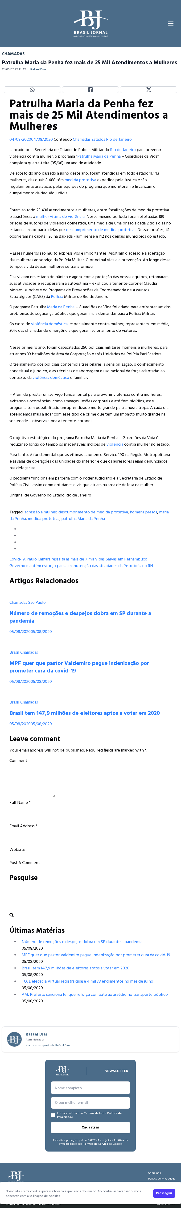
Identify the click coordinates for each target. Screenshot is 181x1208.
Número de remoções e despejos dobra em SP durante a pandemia (80, 617)
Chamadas (81, 139)
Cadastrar (90, 1127)
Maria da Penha (60, 307)
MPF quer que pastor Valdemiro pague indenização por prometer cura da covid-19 (79, 667)
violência (115, 444)
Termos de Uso (94, 1113)
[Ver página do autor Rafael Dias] (14, 1039)
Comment (18, 760)
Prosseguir (164, 1193)
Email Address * (23, 826)
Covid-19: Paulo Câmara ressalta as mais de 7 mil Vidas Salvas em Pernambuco (78, 559)
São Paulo (37, 602)
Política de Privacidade (161, 1178)
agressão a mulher (41, 512)
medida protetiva (80, 180)
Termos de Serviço (95, 1144)
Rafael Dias (38, 69)
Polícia (57, 296)
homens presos (143, 512)
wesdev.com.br (166, 1204)
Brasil (14, 652)
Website (17, 849)
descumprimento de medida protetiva (101, 230)
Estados (98, 139)
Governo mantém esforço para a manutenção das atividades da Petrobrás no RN (81, 566)
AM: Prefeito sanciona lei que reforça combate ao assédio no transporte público (95, 994)
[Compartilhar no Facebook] (90, 89)
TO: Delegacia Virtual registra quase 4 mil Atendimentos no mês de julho (87, 981)
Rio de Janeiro (119, 139)
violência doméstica (49, 324)
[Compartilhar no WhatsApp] (32, 89)
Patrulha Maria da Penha (99, 156)
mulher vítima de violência (60, 216)
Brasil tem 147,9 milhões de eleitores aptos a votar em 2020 (84, 713)
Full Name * (19, 802)
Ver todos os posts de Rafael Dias (48, 1045)
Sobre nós (154, 1173)
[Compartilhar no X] (148, 89)
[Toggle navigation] (170, 23)
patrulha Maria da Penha (83, 519)
